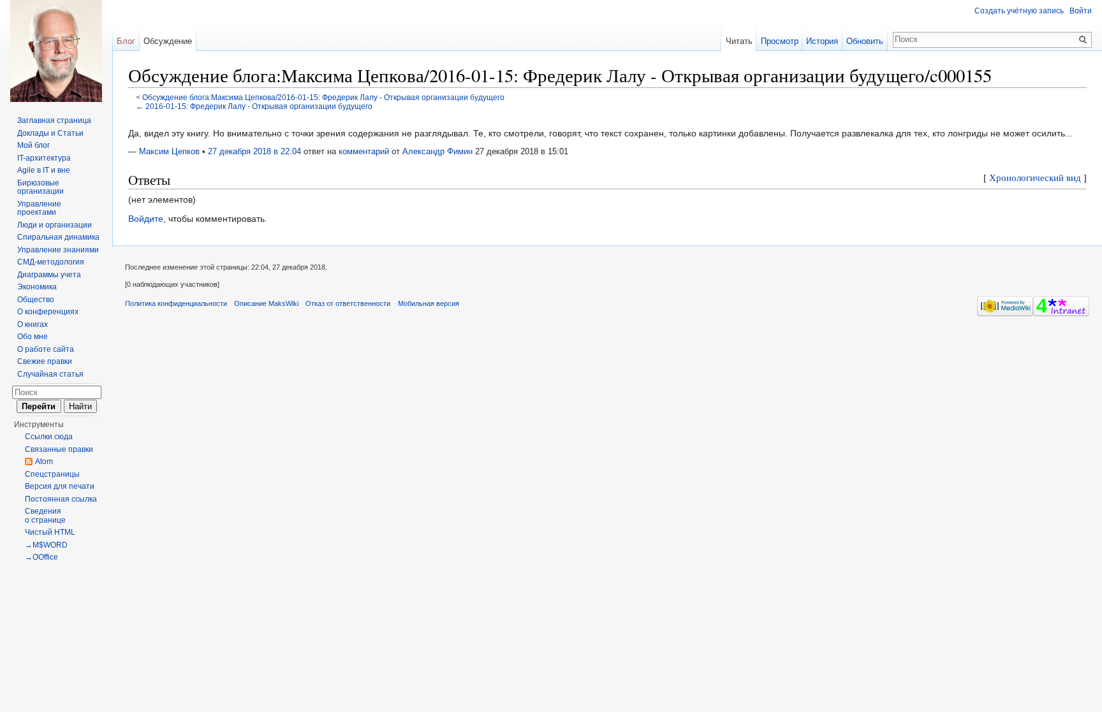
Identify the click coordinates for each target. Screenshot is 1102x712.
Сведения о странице (45, 516)
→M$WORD (46, 545)
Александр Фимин (437, 151)
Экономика (37, 286)
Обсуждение (167, 41)
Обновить (864, 41)
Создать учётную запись (1019, 10)
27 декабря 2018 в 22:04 (254, 151)
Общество (35, 299)
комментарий (364, 151)
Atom (44, 461)
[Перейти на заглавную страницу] (56, 51)
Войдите (145, 219)
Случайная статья (50, 374)
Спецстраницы (52, 474)
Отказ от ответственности (347, 303)
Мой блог (33, 145)
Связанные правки (59, 449)
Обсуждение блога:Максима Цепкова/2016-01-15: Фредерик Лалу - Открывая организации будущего (323, 97)
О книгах (32, 324)
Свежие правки (44, 361)
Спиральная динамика (58, 237)
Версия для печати (59, 486)
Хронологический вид (1035, 177)
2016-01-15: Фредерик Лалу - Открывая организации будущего (258, 106)
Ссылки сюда (49, 436)
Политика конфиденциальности (176, 303)
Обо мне (32, 336)
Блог (126, 41)
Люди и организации (54, 225)
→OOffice (41, 557)
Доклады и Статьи (50, 133)
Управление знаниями (58, 249)
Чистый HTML (50, 532)
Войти (1080, 10)
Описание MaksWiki (266, 303)
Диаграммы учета (49, 274)
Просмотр (779, 41)
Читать (739, 41)
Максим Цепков (169, 151)
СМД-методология (50, 262)
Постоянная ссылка (61, 499)
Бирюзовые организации (40, 187)
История (822, 41)
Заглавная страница (54, 120)
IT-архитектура (44, 158)
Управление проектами (39, 208)
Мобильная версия (428, 303)
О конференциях (47, 311)
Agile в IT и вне (43, 170)
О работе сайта (45, 349)
